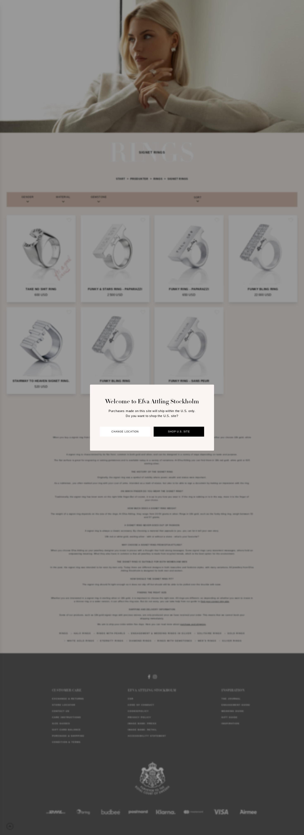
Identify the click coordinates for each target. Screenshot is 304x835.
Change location (125, 431)
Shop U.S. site (179, 431)
